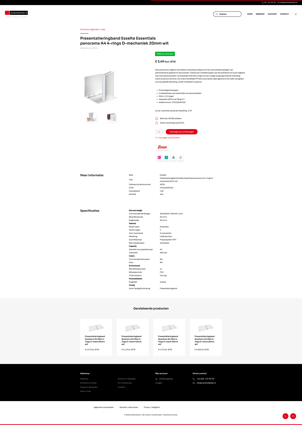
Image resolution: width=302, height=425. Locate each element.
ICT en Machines (125, 383)
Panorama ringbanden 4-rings (92, 29)
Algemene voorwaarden (104, 407)
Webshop (84, 379)
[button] (92, 117)
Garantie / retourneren (129, 407)
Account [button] (272, 14)
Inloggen (158, 383)
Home (249, 14)
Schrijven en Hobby (88, 383)
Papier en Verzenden (89, 387)
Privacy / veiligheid (151, 407)
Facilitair (121, 387)
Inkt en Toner (85, 391)
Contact (284, 14)
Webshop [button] (260, 14)
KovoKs (174, 415)
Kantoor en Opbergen (127, 379)
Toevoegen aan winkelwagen (182, 132)
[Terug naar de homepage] (16, 14)
